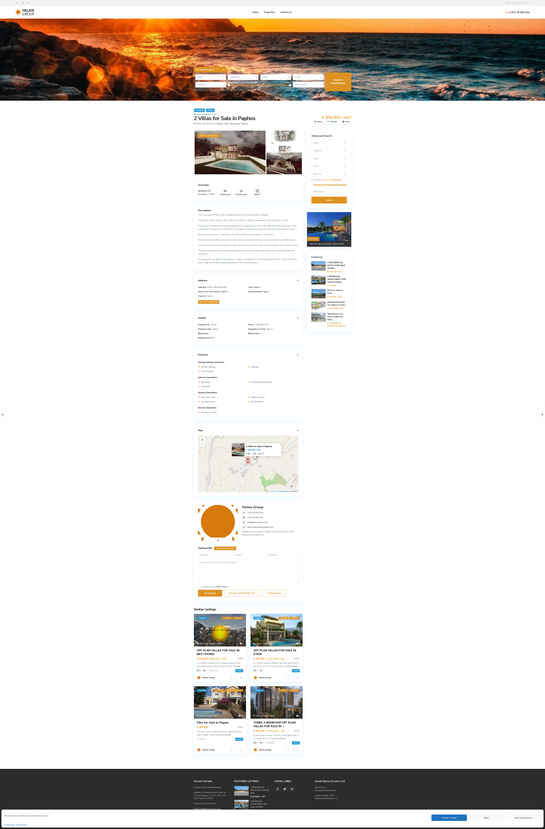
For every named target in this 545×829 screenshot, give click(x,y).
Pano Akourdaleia (232, 123)
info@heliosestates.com (257, 522)
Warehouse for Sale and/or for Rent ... (335, 317)
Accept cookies (449, 817)
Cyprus (266, 291)
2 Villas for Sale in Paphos (259, 446)
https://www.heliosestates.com (260, 527)
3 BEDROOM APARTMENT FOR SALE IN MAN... (336, 279)
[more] (237, 666)
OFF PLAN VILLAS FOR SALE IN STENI (274, 652)
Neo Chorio (203, 643)
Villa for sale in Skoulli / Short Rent (326, 243)
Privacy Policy (21, 824)
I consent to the (214, 587)
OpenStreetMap (283, 491)
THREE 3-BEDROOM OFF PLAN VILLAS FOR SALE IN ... (274, 724)
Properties (269, 12)
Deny (486, 817)
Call (243, 593)
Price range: (233, 83)
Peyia (208, 716)
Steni (265, 643)
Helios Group (252, 507)
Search (329, 200)
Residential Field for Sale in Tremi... (337, 303)
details (239, 671)
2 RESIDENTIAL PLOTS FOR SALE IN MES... (336, 265)
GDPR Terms (221, 587)
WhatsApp (275, 593)
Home (255, 12)
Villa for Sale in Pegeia (212, 722)
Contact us (286, 12)
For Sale (199, 110)
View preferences (523, 817)
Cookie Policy (9, 824)
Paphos (220, 123)
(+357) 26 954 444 (519, 12)
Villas (210, 110)
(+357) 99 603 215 (255, 517)
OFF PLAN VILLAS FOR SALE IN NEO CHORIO (218, 652)
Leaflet (273, 491)
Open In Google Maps (208, 302)
